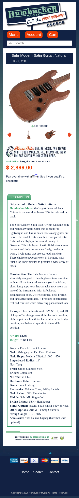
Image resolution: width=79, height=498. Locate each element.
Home (24, 472)
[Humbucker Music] (37, 16)
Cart (52, 34)
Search (38, 472)
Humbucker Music (38, 493)
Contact (53, 472)
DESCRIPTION (19, 197)
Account (34, 34)
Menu (14, 34)
